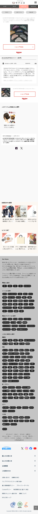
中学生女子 (15, 417)
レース (4, 394)
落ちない (22, 353)
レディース (23, 6)
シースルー (18, 387)
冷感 (10, 340)
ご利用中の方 (6, 471)
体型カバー (15, 370)
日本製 (4, 370)
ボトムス (15, 319)
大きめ (4, 360)
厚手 (32, 363)
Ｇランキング (9, 434)
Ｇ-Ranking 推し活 (19, 440)
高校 (30, 297)
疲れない (27, 350)
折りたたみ (26, 363)
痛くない (12, 357)
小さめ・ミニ (11, 360)
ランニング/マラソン (7, 307)
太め (17, 360)
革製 (21, 394)
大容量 (27, 360)
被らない (27, 353)
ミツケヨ (12, 438)
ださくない (17, 357)
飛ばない (21, 350)
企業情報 (5, 466)
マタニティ (31, 300)
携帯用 (20, 363)
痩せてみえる (5, 357)
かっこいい (32, 397)
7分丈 (32, 367)
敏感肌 (21, 370)
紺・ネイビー (25, 407)
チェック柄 (19, 390)
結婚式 (16, 311)
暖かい (32, 350)
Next (35, 212)
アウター (10, 319)
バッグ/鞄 (19, 322)
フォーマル (5, 401)
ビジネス (5, 294)
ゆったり (22, 360)
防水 (16, 340)
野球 (20, 307)
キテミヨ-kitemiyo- (7, 135)
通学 (15, 304)
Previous (3, 212)
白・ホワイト (5, 407)
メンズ (4, 6)
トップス (5, 319)
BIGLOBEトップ (6, 497)
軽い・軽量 (5, 363)
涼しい (4, 353)
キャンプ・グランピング (29, 307)
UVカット (5, 340)
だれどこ (16, 434)
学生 (32, 420)
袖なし (26, 367)
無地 (26, 394)
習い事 (9, 304)
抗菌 (16, 343)
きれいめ (21, 397)
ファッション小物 (6, 325)
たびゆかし (19, 438)
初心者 (21, 417)
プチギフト (27, 417)
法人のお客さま (7, 461)
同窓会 (4, 297)
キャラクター (14, 424)
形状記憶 (28, 343)
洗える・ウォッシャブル (29, 340)
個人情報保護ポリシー (8, 485)
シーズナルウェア (31, 325)
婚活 (10, 300)
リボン (15, 394)
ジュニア (5, 417)
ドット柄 (32, 390)
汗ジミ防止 (21, 343)
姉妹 (16, 420)
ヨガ (15, 307)
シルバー (31, 407)
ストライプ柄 (26, 390)
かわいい (31, 394)
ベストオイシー (17, 436)
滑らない (11, 350)
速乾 (21, 340)
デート (30, 294)
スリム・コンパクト (13, 363)
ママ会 (25, 300)
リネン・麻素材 (6, 390)
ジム (31, 304)
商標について (23, 493)
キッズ (14, 6)
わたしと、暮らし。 (7, 436)
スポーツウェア (22, 325)
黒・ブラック (13, 407)
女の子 (21, 420)
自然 (16, 397)
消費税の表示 (15, 477)
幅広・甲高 (21, 367)
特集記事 (31, 12)
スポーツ (26, 304)
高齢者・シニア (6, 424)
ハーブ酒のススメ (27, 438)
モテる (15, 374)
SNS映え (5, 381)
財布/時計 (25, 322)
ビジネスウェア (27, 319)
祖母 (11, 420)
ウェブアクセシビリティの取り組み (12, 481)
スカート (21, 319)
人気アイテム (19, 12)
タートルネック (11, 387)
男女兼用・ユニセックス (13, 381)
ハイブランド (27, 374)
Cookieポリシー (6, 489)
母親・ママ (5, 420)
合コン (25, 294)
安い (10, 377)
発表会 (4, 304)
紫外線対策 (23, 357)
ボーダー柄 (13, 390)
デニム (4, 387)
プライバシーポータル (23, 485)
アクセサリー (15, 325)
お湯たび (28, 434)
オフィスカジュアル (12, 294)
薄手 (5, 367)
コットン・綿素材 (26, 387)
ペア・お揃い (27, 377)
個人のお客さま (7, 456)
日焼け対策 (29, 357)
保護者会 (21, 300)
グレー (18, 407)
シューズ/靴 (13, 322)
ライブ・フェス (11, 297)
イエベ (4, 374)
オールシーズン (27, 286)
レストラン (18, 297)
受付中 (6, 12)
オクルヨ (22, 434)
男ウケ (20, 374)
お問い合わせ (6, 477)
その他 (13, 329)
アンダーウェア (6, 322)
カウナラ (7, 438)
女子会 (15, 300)
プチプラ (15, 377)
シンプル (5, 397)
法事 (21, 311)
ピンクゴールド (11, 411)
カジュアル (10, 397)
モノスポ (25, 436)
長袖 (15, 367)
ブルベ (9, 374)
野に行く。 (31, 436)
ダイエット (10, 311)
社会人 (26, 420)
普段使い (27, 397)
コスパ (20, 377)
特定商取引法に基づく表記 (20, 489)
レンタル (27, 370)
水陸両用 (11, 343)
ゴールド (5, 411)
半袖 (10, 367)
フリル (9, 394)
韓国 (10, 370)
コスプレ (5, 429)
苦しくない (5, 350)
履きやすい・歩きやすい (13, 353)
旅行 (24, 297)
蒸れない (16, 350)
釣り (5, 311)
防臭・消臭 (5, 343)
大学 (5, 300)
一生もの (5, 377)
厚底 (32, 370)
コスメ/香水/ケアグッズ (22, 329)
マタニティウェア (6, 329)
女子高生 (10, 417)
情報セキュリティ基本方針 (9, 493)
